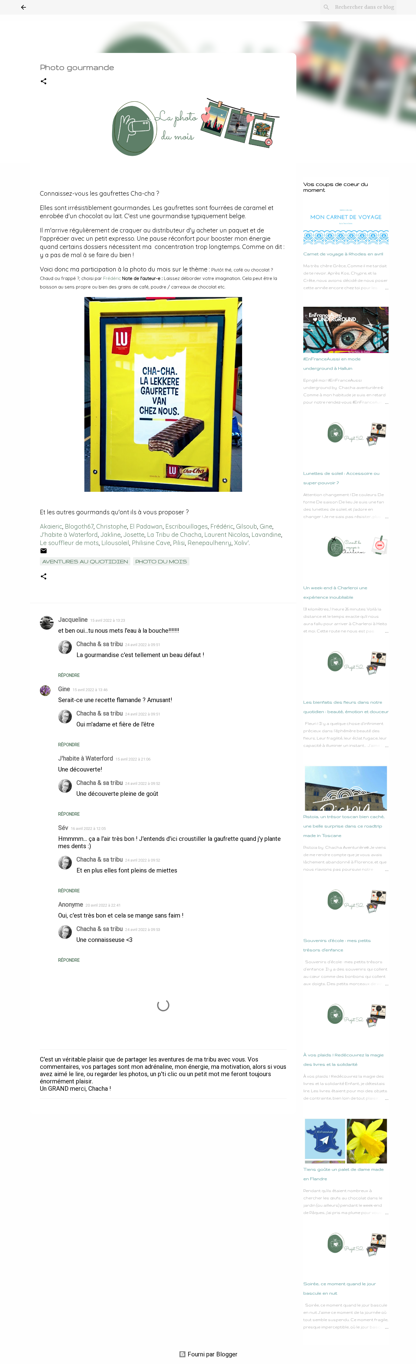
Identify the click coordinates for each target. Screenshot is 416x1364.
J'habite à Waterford (69, 534)
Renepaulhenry (209, 543)
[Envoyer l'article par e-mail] (43, 552)
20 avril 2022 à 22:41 (103, 905)
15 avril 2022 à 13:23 (107, 620)
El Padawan (146, 526)
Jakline (110, 534)
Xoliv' (241, 543)
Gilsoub (246, 526)
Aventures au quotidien (85, 561)
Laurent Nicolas (226, 534)
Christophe (111, 526)
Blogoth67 (79, 526)
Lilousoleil (115, 543)
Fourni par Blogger (212, 1354)
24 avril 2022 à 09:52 (142, 783)
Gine (266, 526)
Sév (63, 827)
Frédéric (112, 278)
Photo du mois (161, 561)
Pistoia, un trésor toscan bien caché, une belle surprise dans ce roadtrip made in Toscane (344, 826)
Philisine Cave (151, 543)
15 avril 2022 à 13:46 (90, 689)
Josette (133, 534)
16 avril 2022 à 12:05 (88, 828)
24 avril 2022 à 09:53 (142, 929)
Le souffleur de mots (69, 543)
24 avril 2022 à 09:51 (142, 644)
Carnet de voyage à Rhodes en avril (343, 253)
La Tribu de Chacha (174, 534)
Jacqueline (73, 619)
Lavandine (266, 534)
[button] (43, 82)
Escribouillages (186, 526)
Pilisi (179, 543)
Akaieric (51, 526)
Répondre (69, 675)
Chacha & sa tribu (99, 644)
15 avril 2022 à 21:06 (132, 759)
